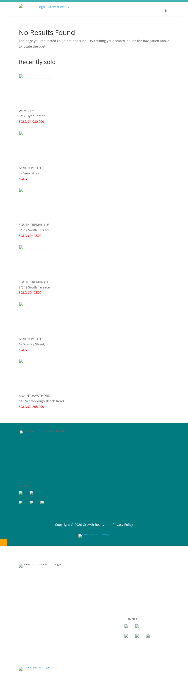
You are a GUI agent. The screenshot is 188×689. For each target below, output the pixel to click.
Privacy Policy (123, 524)
